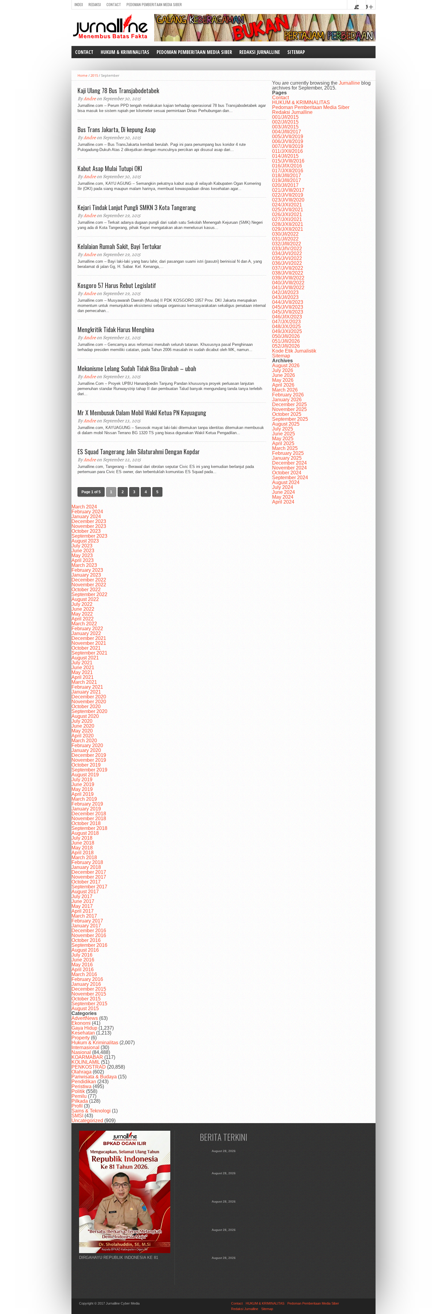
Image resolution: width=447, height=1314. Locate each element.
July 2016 (81, 954)
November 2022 (88, 584)
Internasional (85, 1047)
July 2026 (282, 370)
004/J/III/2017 (286, 131)
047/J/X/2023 (286, 321)
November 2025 (289, 409)
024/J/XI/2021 (287, 204)
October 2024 (286, 472)
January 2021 (86, 691)
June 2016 (82, 959)
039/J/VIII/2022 (288, 277)
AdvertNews (84, 1018)
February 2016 (87, 979)
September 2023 (89, 536)
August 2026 (286, 365)
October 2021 (86, 648)
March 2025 (285, 448)
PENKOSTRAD (88, 1067)
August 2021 (85, 657)
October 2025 (286, 414)
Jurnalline (349, 83)
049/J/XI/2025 (287, 331)
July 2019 (81, 779)
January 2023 (86, 575)
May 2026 (282, 380)
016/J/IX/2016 (287, 165)
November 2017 (88, 877)
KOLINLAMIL (85, 1062)
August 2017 (85, 891)
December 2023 (88, 521)
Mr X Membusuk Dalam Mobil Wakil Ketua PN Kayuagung (142, 412)
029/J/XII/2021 (287, 229)
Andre (90, 98)
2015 (94, 75)
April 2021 (82, 677)
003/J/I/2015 (285, 126)
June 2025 (283, 433)
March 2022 (84, 623)
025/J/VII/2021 (287, 209)
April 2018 (82, 852)
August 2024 (286, 482)
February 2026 (288, 394)
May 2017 (82, 906)
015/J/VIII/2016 (288, 160)
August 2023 (85, 540)
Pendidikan (83, 1081)
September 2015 (89, 1003)
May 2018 (82, 847)
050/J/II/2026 (286, 336)
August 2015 (85, 1008)
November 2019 (88, 760)
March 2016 (84, 974)
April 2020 (82, 735)
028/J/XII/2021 (287, 224)
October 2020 (86, 706)
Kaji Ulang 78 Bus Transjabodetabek (118, 90)
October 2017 (86, 881)
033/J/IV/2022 (287, 248)
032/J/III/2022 (286, 243)
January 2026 (287, 399)
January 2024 (86, 516)
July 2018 (81, 838)
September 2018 (89, 828)
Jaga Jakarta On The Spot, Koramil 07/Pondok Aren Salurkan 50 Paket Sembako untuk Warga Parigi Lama (223, 1185)
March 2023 (84, 565)
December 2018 (88, 813)
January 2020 (86, 750)
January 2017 (86, 925)
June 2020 (82, 726)
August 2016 (85, 950)
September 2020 (89, 711)
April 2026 (283, 385)
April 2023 (82, 560)
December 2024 (289, 463)
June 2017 (82, 901)
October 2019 (86, 765)
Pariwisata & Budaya (94, 1076)
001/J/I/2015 (285, 117)
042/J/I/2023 (285, 292)
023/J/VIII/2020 (288, 199)
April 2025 (283, 443)
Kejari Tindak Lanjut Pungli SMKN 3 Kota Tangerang (137, 207)
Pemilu (79, 1096)
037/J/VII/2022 (287, 268)
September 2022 (89, 594)
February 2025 (288, 453)
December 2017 (88, 872)
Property (80, 1037)
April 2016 (82, 969)
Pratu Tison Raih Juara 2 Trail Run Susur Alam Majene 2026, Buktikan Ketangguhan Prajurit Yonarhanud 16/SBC (223, 1242)
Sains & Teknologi (91, 1110)
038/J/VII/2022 (287, 273)
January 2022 (86, 633)
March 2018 (84, 857)
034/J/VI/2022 (287, 253)
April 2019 (82, 794)
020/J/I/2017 (285, 185)
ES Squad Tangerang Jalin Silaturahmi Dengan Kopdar (139, 451)
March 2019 (84, 799)
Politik (78, 1091)
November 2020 (88, 701)
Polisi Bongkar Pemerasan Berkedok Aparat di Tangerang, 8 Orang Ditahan (223, 1160)
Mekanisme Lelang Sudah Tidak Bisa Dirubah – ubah (137, 368)
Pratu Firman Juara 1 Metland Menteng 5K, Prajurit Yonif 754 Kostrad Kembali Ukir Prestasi (223, 1270)
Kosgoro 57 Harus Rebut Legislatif (117, 285)
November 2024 (289, 467)
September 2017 (89, 886)
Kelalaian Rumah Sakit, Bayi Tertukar (119, 246)
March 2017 (84, 916)
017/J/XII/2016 (287, 170)
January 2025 (287, 458)
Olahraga (81, 1071)
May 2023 (82, 555)
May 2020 (82, 730)
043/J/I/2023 (285, 297)
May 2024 (282, 497)
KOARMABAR (87, 1057)
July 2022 (81, 604)
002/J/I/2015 (285, 122)
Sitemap (296, 52)
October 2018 (86, 823)
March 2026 (285, 389)
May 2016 (82, 964)
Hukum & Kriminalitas (94, 1042)
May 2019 (82, 789)
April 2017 (82, 911)
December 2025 (289, 404)
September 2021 (89, 652)
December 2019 (88, 755)
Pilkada (79, 1101)
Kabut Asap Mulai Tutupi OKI (110, 168)
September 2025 (290, 419)
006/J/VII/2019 (287, 141)
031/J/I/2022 (285, 238)
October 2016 (86, 940)
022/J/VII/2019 (287, 195)
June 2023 (82, 550)
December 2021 (88, 638)
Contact (113, 4)
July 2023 (81, 545)
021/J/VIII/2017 (288, 190)
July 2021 (81, 662)
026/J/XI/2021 (287, 214)
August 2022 (85, 599)
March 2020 (84, 740)
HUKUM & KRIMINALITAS (125, 52)
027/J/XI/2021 (287, 219)
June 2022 (82, 609)
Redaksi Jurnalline (259, 52)
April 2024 (283, 501)
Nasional (81, 1052)
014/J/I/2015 (285, 156)
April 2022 (82, 618)
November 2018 (88, 818)
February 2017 (87, 920)
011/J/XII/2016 (287, 151)
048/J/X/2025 (286, 326)
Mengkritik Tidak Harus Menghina (116, 329)
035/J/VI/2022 (287, 258)
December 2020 (88, 696)
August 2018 (85, 833)
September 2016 (89, 945)
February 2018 (87, 862)
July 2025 (282, 428)
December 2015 (88, 989)
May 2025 (282, 438)
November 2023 (88, 526)
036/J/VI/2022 (287, 263)
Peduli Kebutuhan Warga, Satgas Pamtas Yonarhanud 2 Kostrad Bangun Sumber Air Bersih (224, 1213)
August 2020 (85, 716)
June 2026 (283, 375)
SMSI (77, 1115)
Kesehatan (83, 1032)
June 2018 (82, 842)
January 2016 (86, 984)
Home (83, 75)
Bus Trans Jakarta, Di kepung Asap (117, 129)
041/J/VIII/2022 (288, 287)
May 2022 (82, 614)
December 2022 (88, 579)
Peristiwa (81, 1086)
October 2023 (86, 531)
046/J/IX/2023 (287, 316)
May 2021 (82, 672)
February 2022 (87, 628)
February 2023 (87, 570)
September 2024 (290, 477)
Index (78, 4)
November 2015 (88, 993)
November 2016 (88, 935)
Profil (77, 1105)
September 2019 (89, 769)
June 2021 (82, 667)
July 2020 (81, 721)
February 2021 (87, 687)
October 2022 (86, 589)
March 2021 (84, 682)
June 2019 (82, 784)
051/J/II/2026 (286, 341)
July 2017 (81, 896)
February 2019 (87, 803)
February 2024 (87, 511)
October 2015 (86, 998)
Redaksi (94, 4)
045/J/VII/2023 (287, 307)
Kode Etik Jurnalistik (294, 350)
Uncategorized (87, 1120)
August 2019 (85, 774)
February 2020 (87, 745)
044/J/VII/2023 (287, 302)
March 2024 (84, 506)
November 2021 (88, 643)
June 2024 (283, 492)
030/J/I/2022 (285, 234)
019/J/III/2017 (286, 180)
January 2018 (86, 867)
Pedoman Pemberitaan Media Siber (154, 4)
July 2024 (282, 487)
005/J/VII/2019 (287, 136)
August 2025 (286, 424)
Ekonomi (81, 1023)
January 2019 (86, 808)
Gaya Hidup (84, 1028)
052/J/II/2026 (286, 346)
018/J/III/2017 (286, 175)
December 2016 (88, 930)
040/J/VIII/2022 (288, 282)
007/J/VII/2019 (287, 146)
